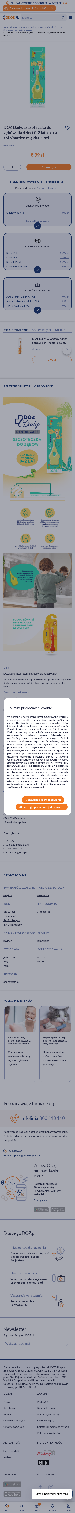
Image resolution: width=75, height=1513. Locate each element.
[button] (69, 1490)
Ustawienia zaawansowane (43, 799)
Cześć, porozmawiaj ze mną (51, 1493)
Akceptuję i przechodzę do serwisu (41, 807)
